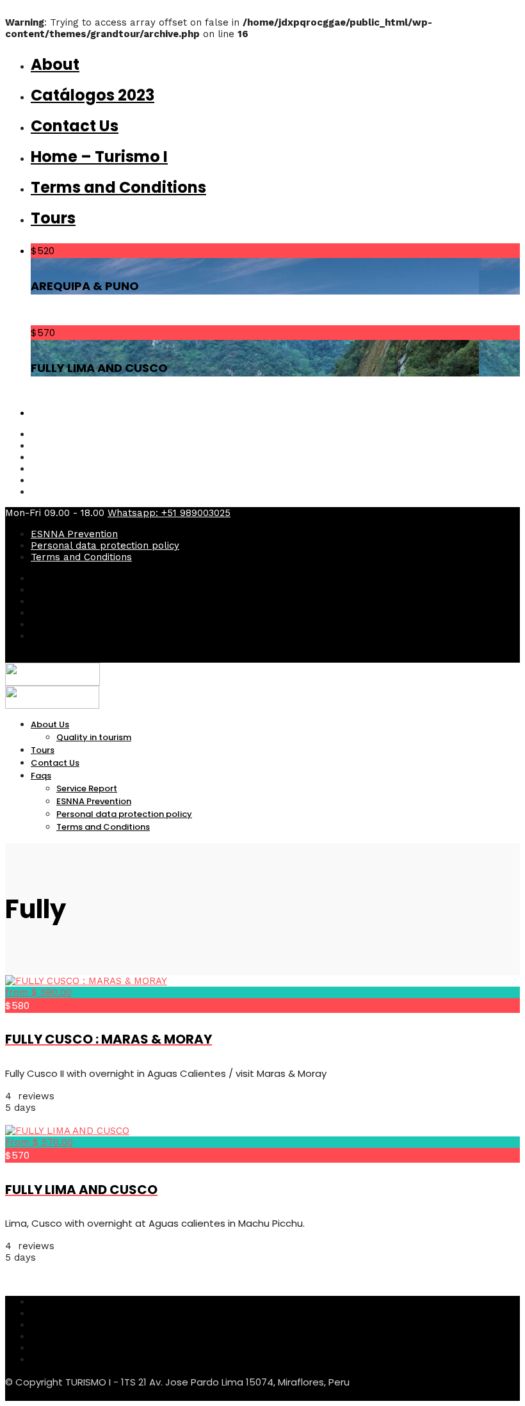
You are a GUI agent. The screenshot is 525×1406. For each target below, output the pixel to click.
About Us (50, 724)
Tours (53, 218)
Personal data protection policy (105, 545)
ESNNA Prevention (74, 534)
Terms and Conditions (118, 187)
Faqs (41, 776)
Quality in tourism (93, 737)
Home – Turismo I (99, 156)
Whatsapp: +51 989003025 (169, 513)
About (55, 64)
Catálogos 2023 (92, 95)
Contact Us (74, 125)
